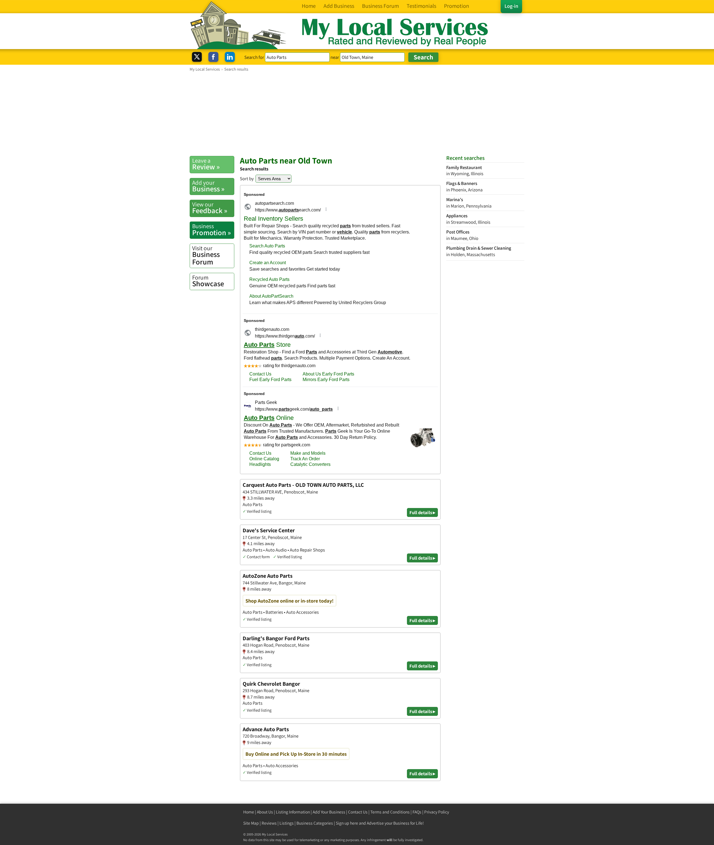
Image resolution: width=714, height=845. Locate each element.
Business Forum (206, 255)
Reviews (269, 823)
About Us (265, 812)
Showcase (208, 280)
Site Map (251, 823)
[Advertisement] (357, 113)
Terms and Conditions (390, 812)
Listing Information (293, 812)
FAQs (417, 812)
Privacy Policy (436, 812)
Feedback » (209, 207)
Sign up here (347, 823)
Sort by (247, 178)
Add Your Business (329, 812)
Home (248, 812)
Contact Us (358, 812)
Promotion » (211, 229)
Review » (206, 164)
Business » (208, 186)
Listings (286, 823)
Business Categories (314, 823)
